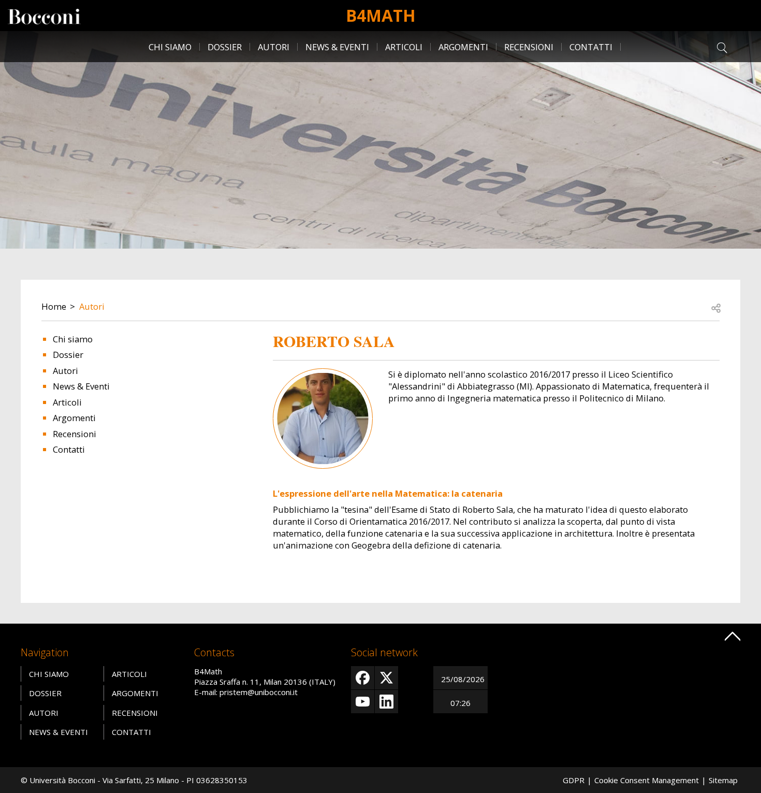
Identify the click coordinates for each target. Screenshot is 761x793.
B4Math (381, 15)
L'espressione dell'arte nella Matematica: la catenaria (388, 493)
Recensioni (528, 47)
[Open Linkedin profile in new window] (386, 701)
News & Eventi (337, 47)
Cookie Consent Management (646, 780)
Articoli (403, 47)
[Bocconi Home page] (44, 15)
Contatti (590, 47)
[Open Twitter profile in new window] (386, 677)
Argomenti (463, 47)
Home (53, 306)
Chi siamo (170, 47)
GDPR (573, 780)
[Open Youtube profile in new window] (362, 701)
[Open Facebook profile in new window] (362, 677)
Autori (273, 47)
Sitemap (723, 780)
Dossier (225, 47)
